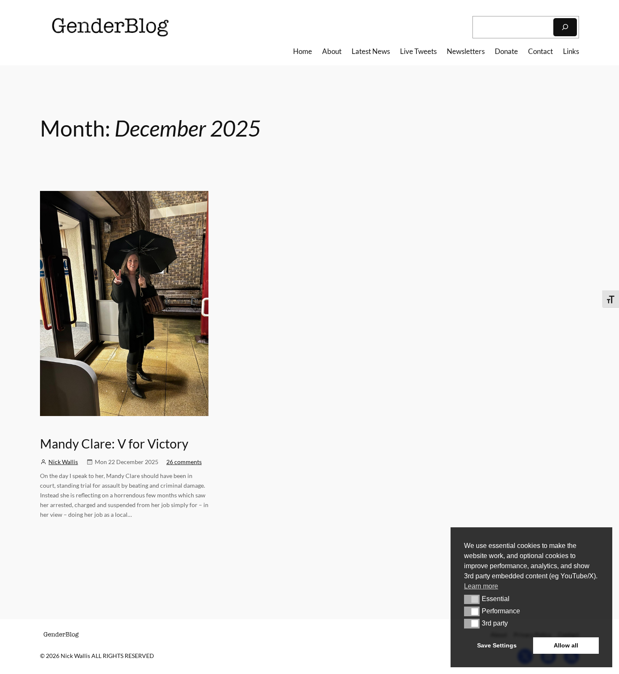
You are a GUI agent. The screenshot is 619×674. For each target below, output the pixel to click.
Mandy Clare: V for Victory (114, 443)
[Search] (565, 27)
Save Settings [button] (497, 645)
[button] (472, 599)
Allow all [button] (566, 645)
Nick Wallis (63, 461)
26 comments (184, 461)
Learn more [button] (481, 586)
